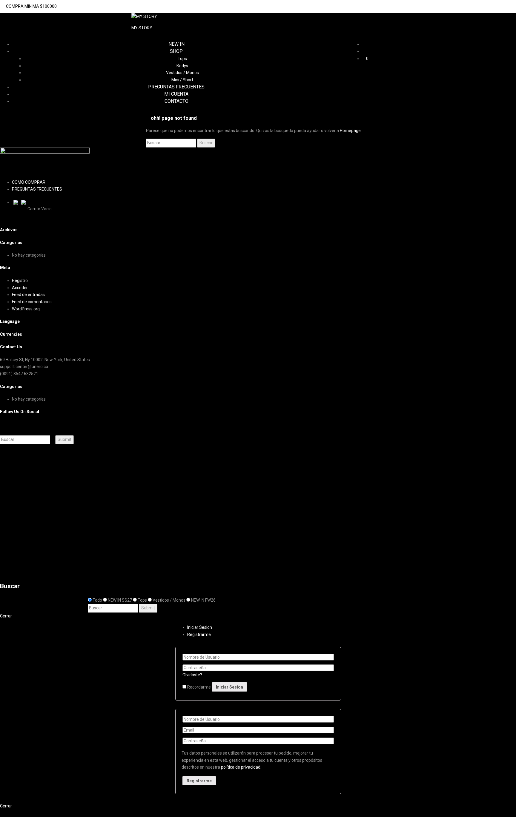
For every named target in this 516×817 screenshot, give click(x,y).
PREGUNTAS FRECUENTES (176, 87)
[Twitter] (5, 424)
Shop (176, 51)
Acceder (20, 287)
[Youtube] (11, 424)
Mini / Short (182, 79)
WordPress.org (26, 308)
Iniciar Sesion (27, 567)
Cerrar (6, 616)
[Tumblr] (14, 424)
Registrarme (199, 634)
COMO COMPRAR (28, 182)
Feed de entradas (28, 294)
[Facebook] (1, 424)
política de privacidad (240, 767)
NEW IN (176, 44)
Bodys (182, 65)
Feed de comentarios (32, 301)
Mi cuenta (176, 94)
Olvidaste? (192, 674)
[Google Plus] (8, 424)
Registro (20, 280)
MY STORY (141, 27)
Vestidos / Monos (182, 72)
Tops (182, 58)
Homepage (350, 130)
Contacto (176, 101)
